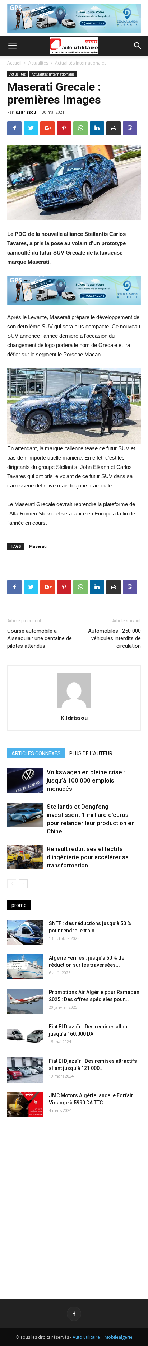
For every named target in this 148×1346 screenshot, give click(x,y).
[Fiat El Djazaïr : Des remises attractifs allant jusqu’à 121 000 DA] (25, 1070)
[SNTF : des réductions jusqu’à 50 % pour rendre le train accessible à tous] (25, 932)
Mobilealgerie (119, 1337)
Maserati (38, 546)
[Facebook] (74, 1314)
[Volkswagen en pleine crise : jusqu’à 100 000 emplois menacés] (25, 780)
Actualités (38, 63)
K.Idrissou (25, 112)
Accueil (14, 63)
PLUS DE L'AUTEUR (90, 753)
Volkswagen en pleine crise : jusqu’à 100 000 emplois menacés (86, 780)
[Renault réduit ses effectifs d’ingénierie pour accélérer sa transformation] (25, 857)
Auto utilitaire (86, 1337)
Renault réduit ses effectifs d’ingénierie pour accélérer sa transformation (88, 857)
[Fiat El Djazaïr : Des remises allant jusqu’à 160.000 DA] (25, 1035)
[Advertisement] (74, 1202)
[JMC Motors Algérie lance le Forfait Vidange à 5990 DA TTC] (25, 1104)
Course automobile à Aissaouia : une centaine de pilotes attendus (39, 638)
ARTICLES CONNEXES (36, 753)
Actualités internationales (80, 63)
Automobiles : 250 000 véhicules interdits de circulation (114, 638)
